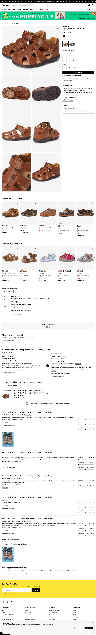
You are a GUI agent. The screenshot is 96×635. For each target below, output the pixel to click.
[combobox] (30, 5)
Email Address (7, 590)
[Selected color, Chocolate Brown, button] (59, 226)
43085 (70, 80)
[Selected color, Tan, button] (3, 271)
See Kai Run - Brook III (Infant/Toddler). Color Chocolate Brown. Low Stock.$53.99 (67, 218)
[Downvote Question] (4, 303)
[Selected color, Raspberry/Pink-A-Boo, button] (59, 271)
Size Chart (65, 105)
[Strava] (11, 602)
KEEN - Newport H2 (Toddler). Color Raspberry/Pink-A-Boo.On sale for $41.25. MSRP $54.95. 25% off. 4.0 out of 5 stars (67, 263)
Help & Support (91, 9)
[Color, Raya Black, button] (70, 271)
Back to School (39, 9)
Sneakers (25, 9)
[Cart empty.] (93, 5)
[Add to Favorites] (17, 203)
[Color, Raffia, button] (24, 271)
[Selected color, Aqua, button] (40, 271)
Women (4, 9)
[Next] (94, 257)
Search (51, 5)
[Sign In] (89, 5)
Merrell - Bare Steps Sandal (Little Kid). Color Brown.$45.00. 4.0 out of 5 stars (85, 218)
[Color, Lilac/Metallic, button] (80, 226)
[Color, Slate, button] (45, 271)
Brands (19, 9)
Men (9, 9)
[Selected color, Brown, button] (78, 226)
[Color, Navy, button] (7, 271)
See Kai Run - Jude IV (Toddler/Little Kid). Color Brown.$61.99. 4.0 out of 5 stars (29, 217)
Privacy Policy (49, 624)
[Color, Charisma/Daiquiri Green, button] (61, 271)
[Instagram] (3, 602)
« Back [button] (3, 23)
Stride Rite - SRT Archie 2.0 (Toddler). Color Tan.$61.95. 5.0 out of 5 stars (10, 217)
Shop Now (59, 1)
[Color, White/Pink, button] (61, 226)
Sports (31, 9)
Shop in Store (90, 18)
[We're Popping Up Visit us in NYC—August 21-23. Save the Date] (48, 16)
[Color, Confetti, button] (63, 226)
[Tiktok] (7, 602)
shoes (7, 23)
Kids (14, 9)
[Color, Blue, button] (42, 271)
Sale (47, 9)
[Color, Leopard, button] (26, 271)
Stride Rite (16, 23)
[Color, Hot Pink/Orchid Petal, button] (66, 271)
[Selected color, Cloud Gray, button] (78, 271)
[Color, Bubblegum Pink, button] (80, 271)
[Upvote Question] (4, 297)
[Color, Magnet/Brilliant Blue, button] (68, 271)
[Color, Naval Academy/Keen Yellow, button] (63, 271)
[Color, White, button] (5, 271)
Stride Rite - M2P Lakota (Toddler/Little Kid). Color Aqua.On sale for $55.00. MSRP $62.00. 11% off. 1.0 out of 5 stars (48, 263)
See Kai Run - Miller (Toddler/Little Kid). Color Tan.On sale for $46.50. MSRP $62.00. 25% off (48, 216)
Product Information (67, 85)
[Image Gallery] (8, 439)
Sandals (11, 23)
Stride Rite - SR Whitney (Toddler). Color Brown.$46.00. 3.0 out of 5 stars (29, 263)
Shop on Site (82, 18)
